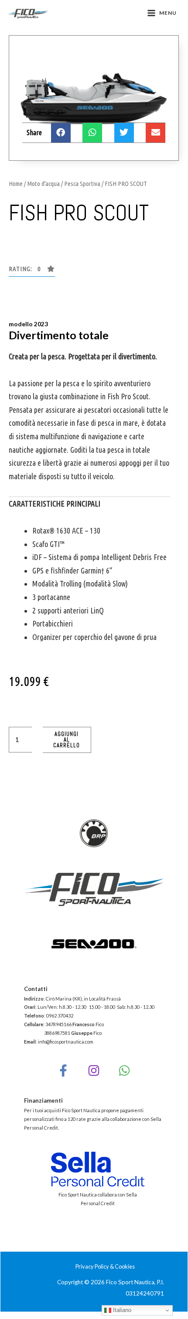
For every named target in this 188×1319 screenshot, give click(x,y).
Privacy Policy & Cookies (105, 1266)
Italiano (121, 1310)
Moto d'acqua (43, 183)
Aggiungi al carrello (66, 740)
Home (16, 183)
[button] (32, 271)
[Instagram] (93, 1070)
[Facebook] (63, 1070)
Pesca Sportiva (82, 183)
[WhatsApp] (124, 1070)
